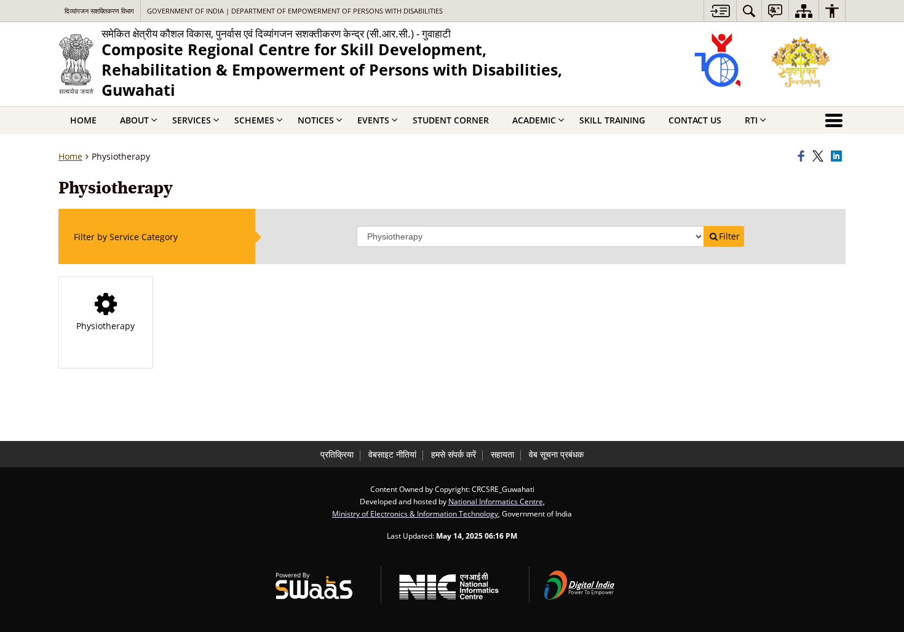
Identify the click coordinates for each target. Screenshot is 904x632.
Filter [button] (729, 236)
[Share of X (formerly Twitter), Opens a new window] (819, 156)
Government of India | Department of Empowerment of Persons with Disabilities (295, 10)
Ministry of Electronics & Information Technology (415, 513)
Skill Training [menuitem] (612, 120)
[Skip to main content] (720, 11)
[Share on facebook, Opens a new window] (803, 156)
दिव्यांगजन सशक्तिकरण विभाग (99, 10)
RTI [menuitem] (751, 120)
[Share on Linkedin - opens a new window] (838, 156)
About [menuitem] (134, 120)
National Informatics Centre (495, 501)
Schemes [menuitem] (254, 120)
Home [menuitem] (83, 120)
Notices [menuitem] (316, 120)
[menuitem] (749, 10)
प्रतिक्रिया (337, 454)
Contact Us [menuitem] (694, 120)
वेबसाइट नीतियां (392, 454)
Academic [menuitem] (534, 120)
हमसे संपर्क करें (453, 454)
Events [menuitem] (373, 120)
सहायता (502, 454)
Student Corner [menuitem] (451, 120)
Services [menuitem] (191, 120)
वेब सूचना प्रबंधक (556, 454)
